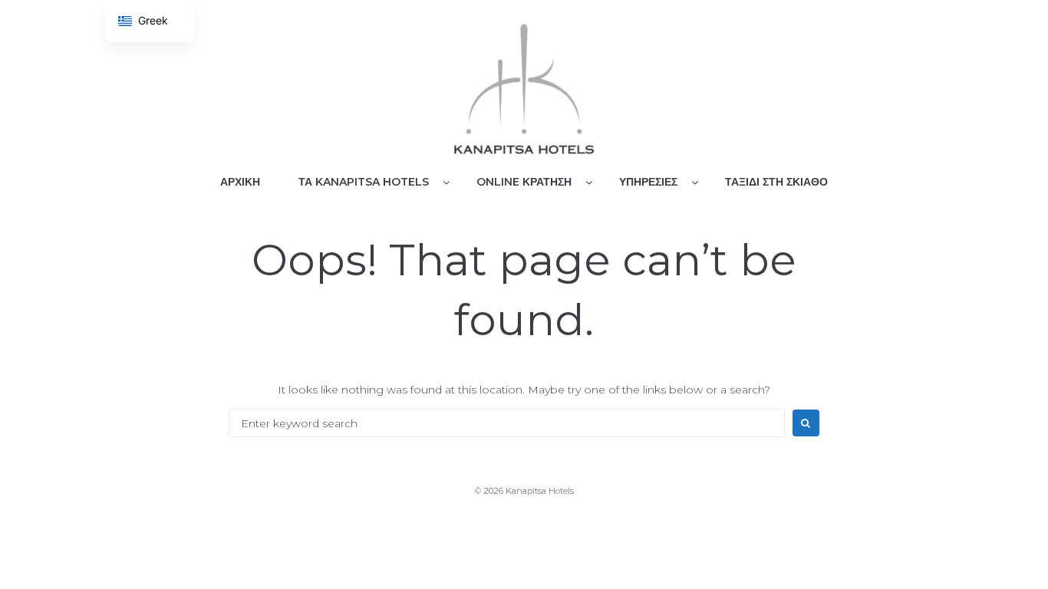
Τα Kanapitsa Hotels (363, 182)
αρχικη (240, 182)
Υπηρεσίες (648, 182)
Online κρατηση (524, 182)
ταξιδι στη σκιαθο (776, 182)
